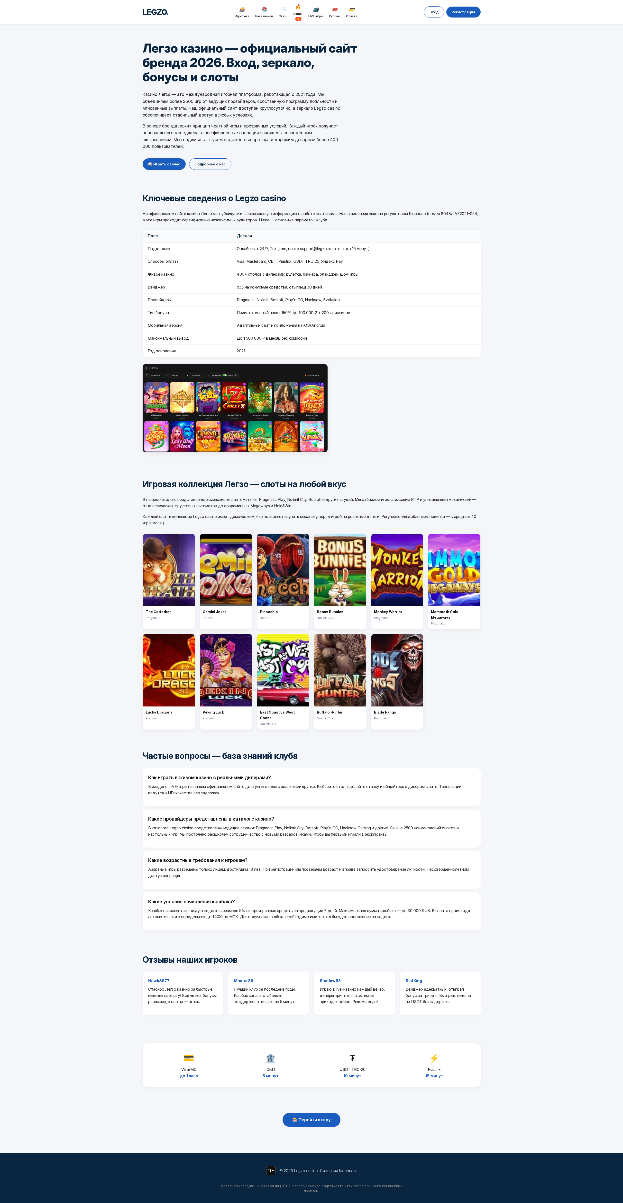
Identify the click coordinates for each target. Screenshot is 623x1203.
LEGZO (155, 12)
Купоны (334, 12)
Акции (297, 12)
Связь (283, 12)
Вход (434, 12)
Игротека (242, 12)
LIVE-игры (315, 12)
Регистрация (463, 12)
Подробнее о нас (210, 164)
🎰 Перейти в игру (311, 1119)
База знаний (264, 12)
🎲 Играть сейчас (164, 164)
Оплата (351, 12)
